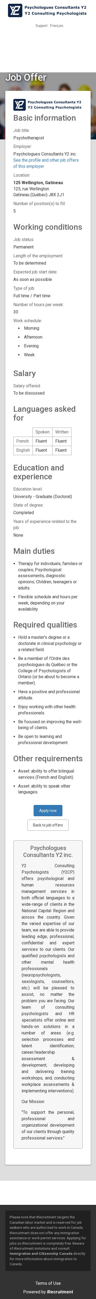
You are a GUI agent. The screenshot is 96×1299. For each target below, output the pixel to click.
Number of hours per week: (38, 304)
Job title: (21, 130)
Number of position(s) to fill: (39, 203)
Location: (21, 175)
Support (41, 26)
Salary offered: (27, 385)
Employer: (22, 146)
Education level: (27, 489)
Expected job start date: (35, 271)
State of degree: (28, 505)
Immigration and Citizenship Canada (41, 1253)
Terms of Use (48, 1283)
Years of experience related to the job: (45, 524)
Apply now (48, 810)
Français (56, 26)
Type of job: (24, 288)
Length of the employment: (38, 255)
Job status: (23, 239)
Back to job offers (48, 825)
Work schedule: (27, 320)
